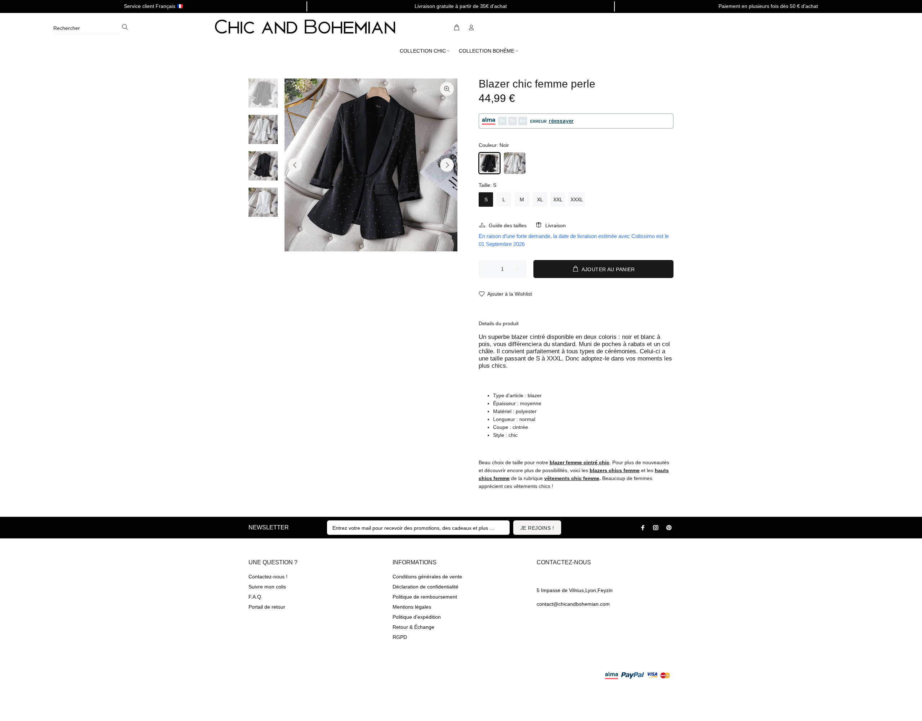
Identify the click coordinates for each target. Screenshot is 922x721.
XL (540, 199)
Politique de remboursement (425, 597)
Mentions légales (412, 607)
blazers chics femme (615, 470)
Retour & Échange (413, 627)
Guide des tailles (508, 225)
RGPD (400, 637)
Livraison (555, 225)
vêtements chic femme (571, 478)
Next (447, 165)
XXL (558, 199)
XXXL (576, 199)
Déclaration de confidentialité (425, 587)
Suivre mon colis (267, 587)
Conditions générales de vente (427, 576)
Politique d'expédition (417, 617)
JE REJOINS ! (537, 528)
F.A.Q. (256, 597)
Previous (295, 165)
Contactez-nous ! (268, 576)
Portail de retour (267, 607)
